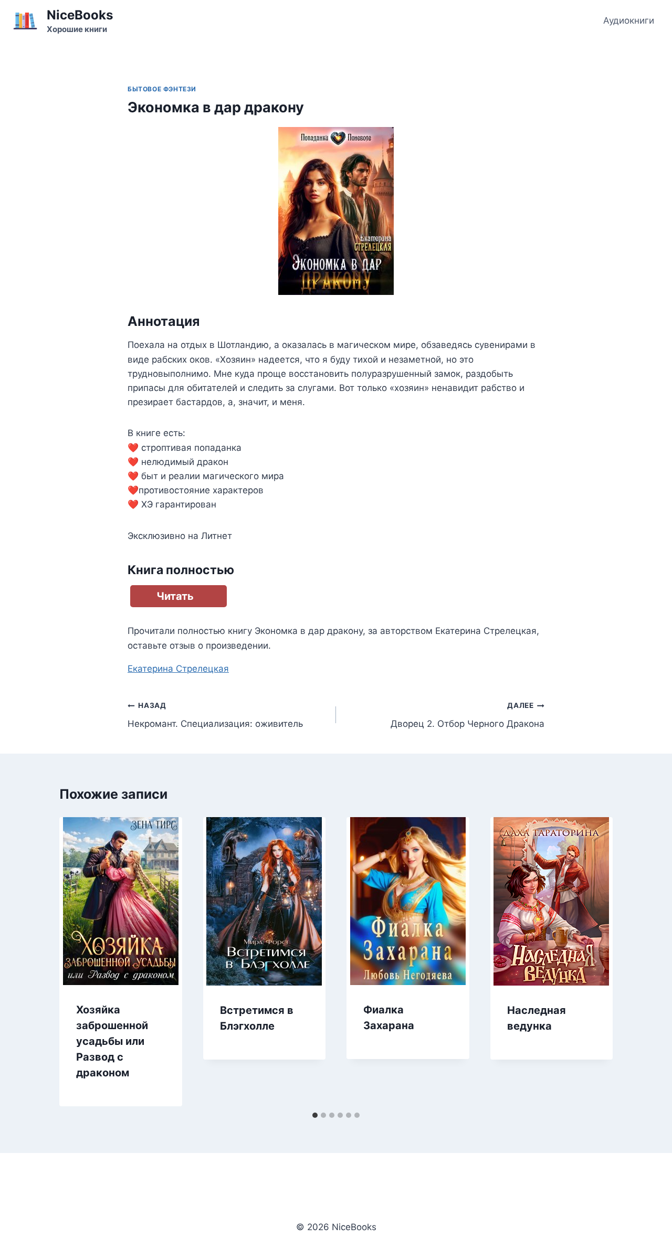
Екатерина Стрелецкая (178, 668)
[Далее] (593, 961)
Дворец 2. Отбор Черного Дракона (467, 715)
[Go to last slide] (78, 961)
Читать (175, 596)
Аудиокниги (628, 20)
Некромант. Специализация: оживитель (215, 715)
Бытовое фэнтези (162, 89)
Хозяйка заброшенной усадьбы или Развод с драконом (112, 1041)
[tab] (315, 1115)
